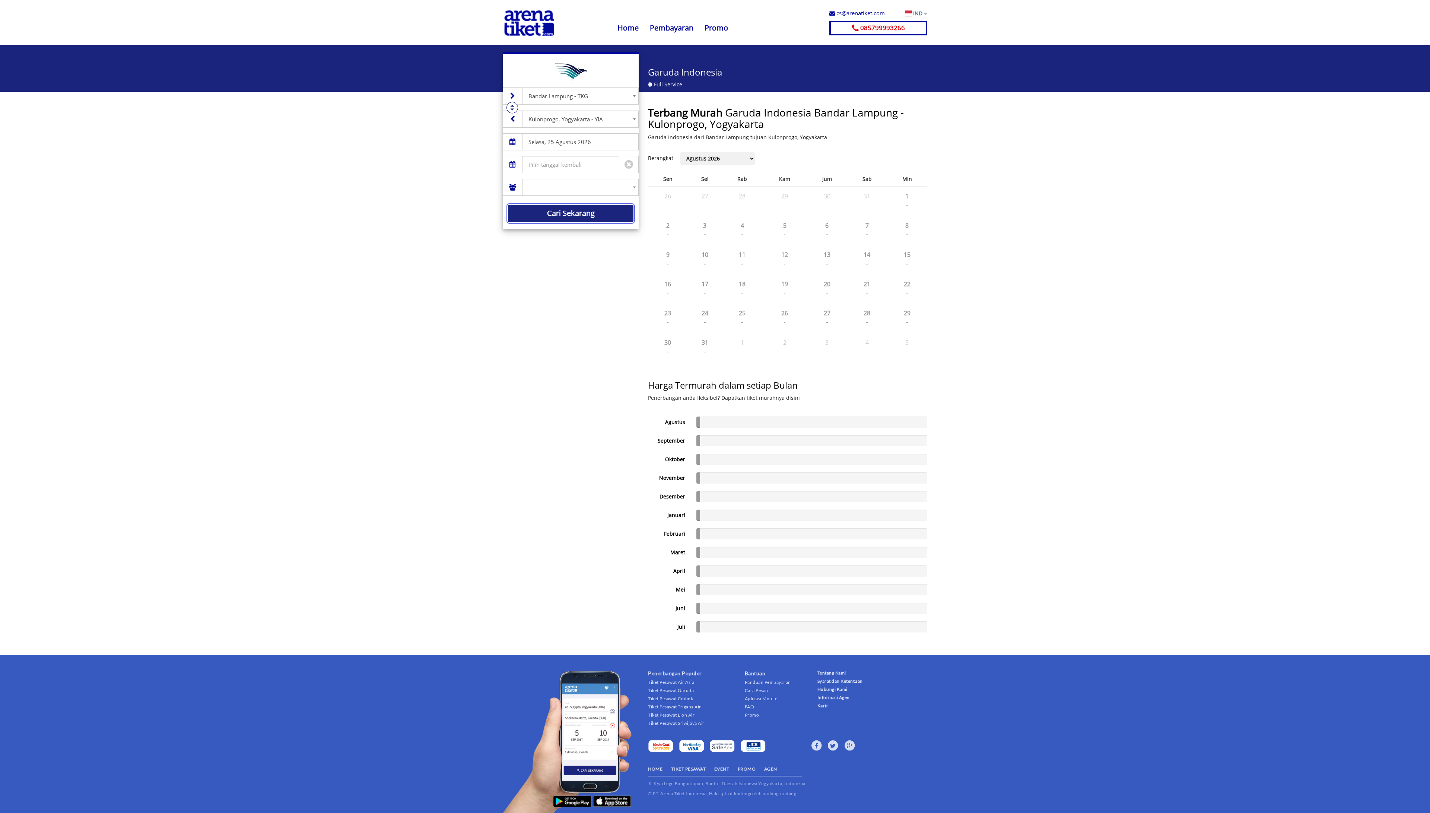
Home (628, 28)
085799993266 (882, 27)
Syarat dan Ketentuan (840, 681)
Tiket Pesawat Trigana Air (674, 707)
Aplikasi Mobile (761, 698)
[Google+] (850, 746)
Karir (823, 705)
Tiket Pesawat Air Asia (671, 682)
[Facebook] (817, 746)
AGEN (770, 769)
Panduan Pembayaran (768, 682)
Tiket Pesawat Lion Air (671, 715)
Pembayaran (671, 28)
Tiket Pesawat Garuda (671, 690)
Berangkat (660, 158)
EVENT (722, 769)
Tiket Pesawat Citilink (670, 698)
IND (918, 13)
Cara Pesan (756, 690)
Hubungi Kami (832, 689)
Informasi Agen (833, 697)
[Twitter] (833, 746)
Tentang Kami (831, 673)
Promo (716, 28)
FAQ (749, 707)
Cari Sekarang (571, 213)
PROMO (747, 769)
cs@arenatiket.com (860, 13)
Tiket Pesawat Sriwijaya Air (676, 723)
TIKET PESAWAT (688, 769)
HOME (655, 769)
